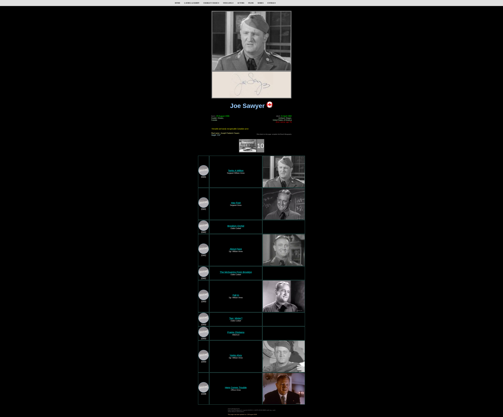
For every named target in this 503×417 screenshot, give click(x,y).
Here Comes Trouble (236, 387)
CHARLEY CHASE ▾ (211, 3)
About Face (236, 249)
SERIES (261, 3)
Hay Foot (236, 202)
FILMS (251, 3)
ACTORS (240, 3)
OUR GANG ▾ (228, 3)
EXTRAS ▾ (271, 3)
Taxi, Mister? (235, 318)
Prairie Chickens (235, 332)
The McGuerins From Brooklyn (236, 272)
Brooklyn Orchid (235, 226)
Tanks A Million (236, 170)
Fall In (236, 295)
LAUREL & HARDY (191, 3)
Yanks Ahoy (236, 355)
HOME (177, 3)
